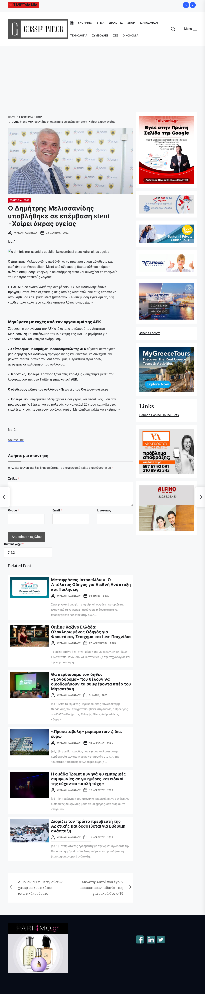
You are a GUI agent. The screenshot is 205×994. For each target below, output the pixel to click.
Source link (16, 440)
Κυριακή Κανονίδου (25, 232)
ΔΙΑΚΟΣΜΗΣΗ (149, 22)
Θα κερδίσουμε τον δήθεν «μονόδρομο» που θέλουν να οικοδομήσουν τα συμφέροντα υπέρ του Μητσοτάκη (91, 681)
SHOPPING (85, 22)
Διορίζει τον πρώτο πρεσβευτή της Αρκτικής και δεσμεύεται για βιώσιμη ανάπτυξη (88, 826)
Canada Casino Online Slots (159, 415)
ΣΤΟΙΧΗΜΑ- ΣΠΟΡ (19, 200)
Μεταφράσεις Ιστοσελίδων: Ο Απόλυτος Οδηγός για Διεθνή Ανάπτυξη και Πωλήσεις (91, 584)
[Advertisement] (102, 76)
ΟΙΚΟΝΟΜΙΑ (130, 35)
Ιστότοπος (104, 510)
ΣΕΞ (115, 35)
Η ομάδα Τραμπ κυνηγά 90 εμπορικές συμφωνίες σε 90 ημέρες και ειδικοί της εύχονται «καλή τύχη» (88, 778)
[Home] (72, 22)
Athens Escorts (149, 333)
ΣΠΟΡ (131, 22)
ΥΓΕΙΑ (100, 22)
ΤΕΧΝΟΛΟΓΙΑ (78, 35)
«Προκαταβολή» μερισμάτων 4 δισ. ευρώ (86, 734)
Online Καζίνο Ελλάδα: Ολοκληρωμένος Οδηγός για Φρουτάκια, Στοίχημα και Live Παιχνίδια (91, 632)
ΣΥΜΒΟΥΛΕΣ (100, 35)
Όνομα (13, 510)
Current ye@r (14, 544)
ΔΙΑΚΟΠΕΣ (116, 22)
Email (57, 510)
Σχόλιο (13, 478)
